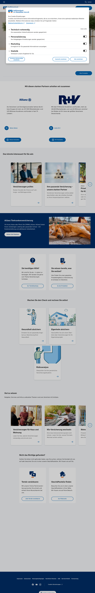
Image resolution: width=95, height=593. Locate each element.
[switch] (85, 36)
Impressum (30, 23)
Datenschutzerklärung (15, 23)
